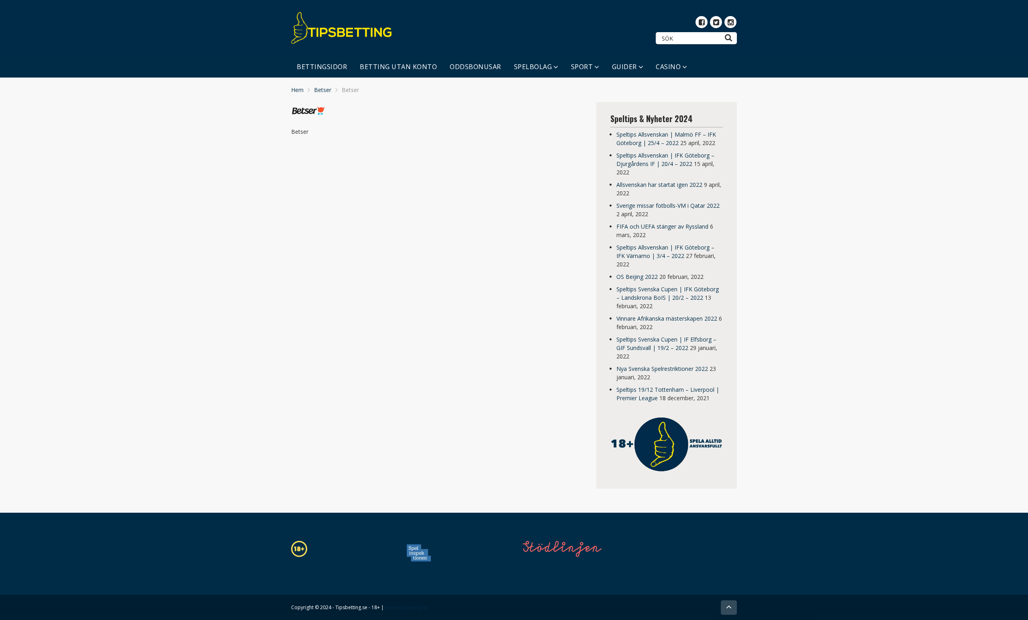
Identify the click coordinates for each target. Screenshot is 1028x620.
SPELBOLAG (533, 66)
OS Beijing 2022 (637, 276)
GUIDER (624, 66)
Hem (297, 90)
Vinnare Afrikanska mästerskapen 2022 (666, 318)
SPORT (582, 66)
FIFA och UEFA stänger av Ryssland (662, 226)
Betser (322, 90)
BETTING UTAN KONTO (398, 66)
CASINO (668, 66)
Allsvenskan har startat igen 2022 (659, 184)
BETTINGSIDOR (322, 66)
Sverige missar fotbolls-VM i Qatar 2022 (668, 205)
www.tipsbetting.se (406, 607)
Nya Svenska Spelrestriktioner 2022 (662, 368)
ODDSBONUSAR (475, 66)
